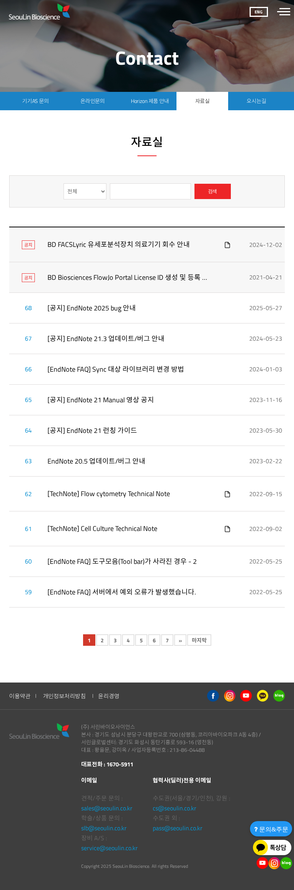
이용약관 (20, 696)
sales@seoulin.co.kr (106, 808)
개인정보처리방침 (64, 696)
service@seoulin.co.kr (109, 847)
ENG (259, 12)
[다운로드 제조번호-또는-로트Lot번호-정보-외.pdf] (227, 244)
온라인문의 (92, 101)
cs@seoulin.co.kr (174, 808)
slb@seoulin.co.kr (104, 828)
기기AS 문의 (35, 101)
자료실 (202, 101)
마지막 (199, 640)
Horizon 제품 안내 (150, 101)
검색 (212, 191)
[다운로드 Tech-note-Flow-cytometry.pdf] (227, 494)
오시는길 (256, 101)
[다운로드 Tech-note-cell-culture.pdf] (227, 528)
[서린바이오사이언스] (75, 11)
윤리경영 (108, 696)
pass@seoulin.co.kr (178, 828)
